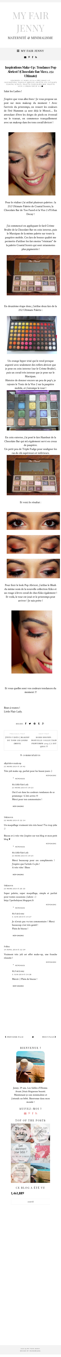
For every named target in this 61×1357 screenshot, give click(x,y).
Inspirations (10, 82)
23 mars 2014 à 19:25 (22, 856)
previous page (14, 1037)
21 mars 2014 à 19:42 (14, 766)
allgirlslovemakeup (12, 763)
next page (48, 1037)
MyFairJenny (18, 913)
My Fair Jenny (30, 21)
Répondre (51, 775)
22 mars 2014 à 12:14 (14, 820)
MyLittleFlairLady (20, 784)
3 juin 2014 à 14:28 (22, 974)
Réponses (20, 779)
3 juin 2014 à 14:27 (22, 917)
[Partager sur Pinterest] (35, 723)
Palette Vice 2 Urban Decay (36, 85)
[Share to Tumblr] (39, 723)
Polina (7, 946)
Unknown (8, 817)
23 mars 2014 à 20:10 (14, 889)
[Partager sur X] (30, 723)
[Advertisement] (30, 1227)
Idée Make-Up (43, 80)
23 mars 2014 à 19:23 (22, 788)
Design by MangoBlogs (30, 1351)
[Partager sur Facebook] (25, 723)
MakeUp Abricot (26, 82)
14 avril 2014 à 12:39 (14, 950)
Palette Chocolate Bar (34, 84)
